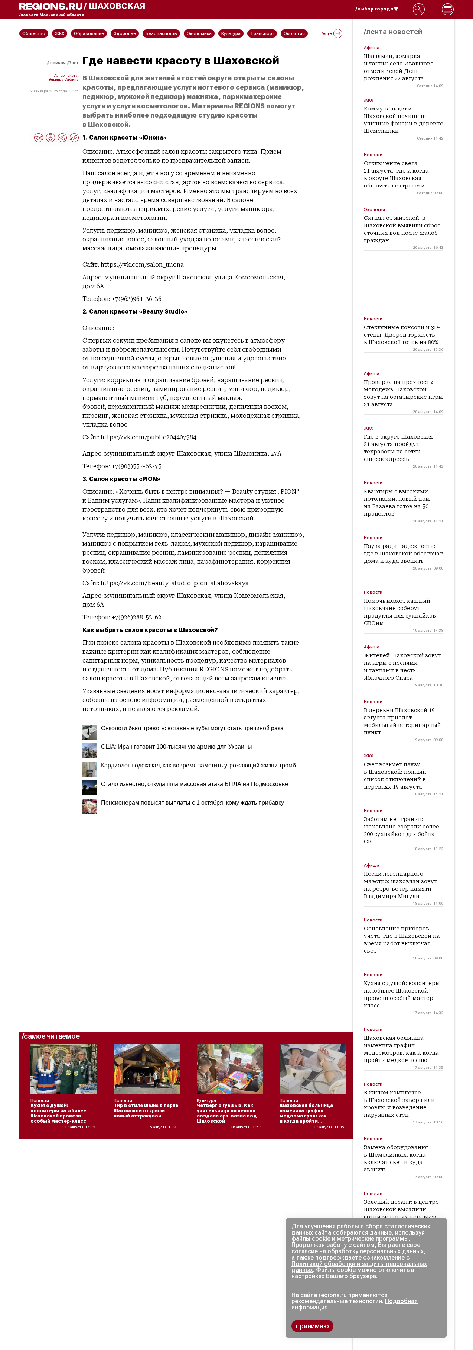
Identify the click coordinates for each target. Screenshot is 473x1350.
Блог (73, 62)
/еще (327, 33)
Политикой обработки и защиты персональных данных (359, 1267)
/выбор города (374, 9)
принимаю (312, 1326)
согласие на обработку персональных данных (357, 1251)
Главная (57, 62)
